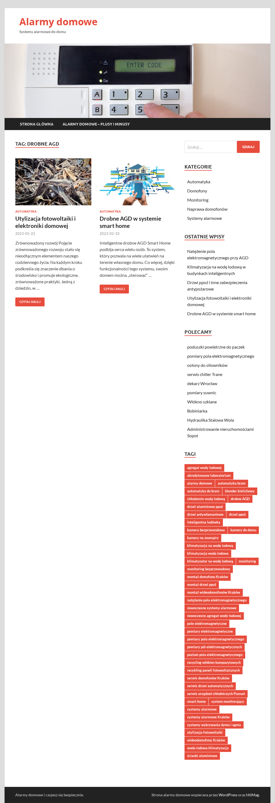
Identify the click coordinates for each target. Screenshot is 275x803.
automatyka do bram (203, 491)
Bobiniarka (197, 410)
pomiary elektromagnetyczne (210, 631)
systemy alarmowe (202, 709)
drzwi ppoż (237, 514)
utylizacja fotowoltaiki (205, 732)
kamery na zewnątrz (203, 538)
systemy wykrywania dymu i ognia (214, 725)
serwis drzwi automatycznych (210, 686)
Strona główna (36, 124)
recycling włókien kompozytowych (214, 662)
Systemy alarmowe (204, 218)
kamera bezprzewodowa (206, 530)
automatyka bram (231, 483)
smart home (196, 701)
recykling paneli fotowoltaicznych (213, 670)
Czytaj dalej (28, 300)
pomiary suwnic (201, 392)
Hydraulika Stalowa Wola (210, 419)
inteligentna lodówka (203, 522)
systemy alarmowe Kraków (208, 717)
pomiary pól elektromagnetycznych (214, 647)
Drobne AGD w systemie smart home (221, 313)
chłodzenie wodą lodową (206, 499)
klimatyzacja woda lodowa (208, 553)
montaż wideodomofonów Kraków (213, 592)
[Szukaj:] (222, 147)
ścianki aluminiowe (202, 756)
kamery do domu (243, 530)
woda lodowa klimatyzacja (208, 748)
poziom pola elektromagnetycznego (215, 655)
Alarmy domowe (58, 21)
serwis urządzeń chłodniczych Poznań (216, 693)
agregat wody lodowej (204, 467)
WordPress (228, 795)
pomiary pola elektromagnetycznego (220, 356)
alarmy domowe (199, 483)
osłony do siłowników (207, 365)
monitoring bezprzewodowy (208, 569)
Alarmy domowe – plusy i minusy (96, 124)
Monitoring (197, 199)
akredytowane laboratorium (209, 475)
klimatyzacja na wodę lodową (210, 545)
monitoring (247, 561)
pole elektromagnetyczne (207, 623)
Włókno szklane (202, 401)
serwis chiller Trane (204, 374)
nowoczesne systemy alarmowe (211, 608)
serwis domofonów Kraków (208, 678)
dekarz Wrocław (202, 383)
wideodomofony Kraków (206, 740)
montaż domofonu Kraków (207, 577)
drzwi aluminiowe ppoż (205, 506)
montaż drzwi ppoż (201, 584)
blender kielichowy (240, 491)
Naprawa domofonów (207, 208)
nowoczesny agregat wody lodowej (214, 616)
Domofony (197, 190)
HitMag (252, 795)
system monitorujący (227, 701)
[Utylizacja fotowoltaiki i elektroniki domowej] (53, 181)
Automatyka (26, 211)
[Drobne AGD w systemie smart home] (138, 181)
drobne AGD (240, 499)
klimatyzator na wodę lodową (210, 561)
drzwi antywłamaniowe (205, 514)
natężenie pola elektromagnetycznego (217, 600)
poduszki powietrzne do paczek (216, 346)
